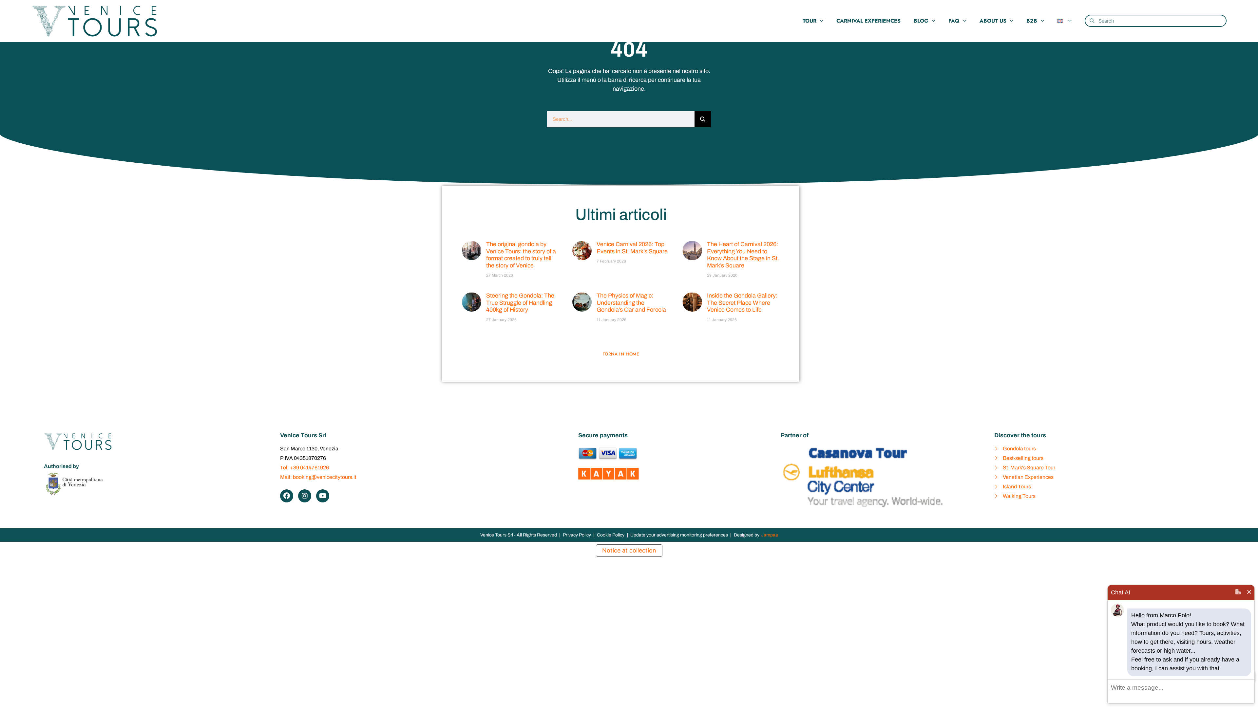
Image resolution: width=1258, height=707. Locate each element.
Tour (809, 21)
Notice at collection (629, 550)
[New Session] (1238, 592)
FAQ (954, 21)
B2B (1031, 21)
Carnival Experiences (868, 21)
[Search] (703, 119)
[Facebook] (286, 495)
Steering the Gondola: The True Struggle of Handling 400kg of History (520, 302)
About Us (993, 21)
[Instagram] (304, 495)
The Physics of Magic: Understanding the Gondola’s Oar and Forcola (631, 302)
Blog (921, 21)
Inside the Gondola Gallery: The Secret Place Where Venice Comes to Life (742, 302)
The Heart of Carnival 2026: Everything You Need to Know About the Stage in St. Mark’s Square (743, 255)
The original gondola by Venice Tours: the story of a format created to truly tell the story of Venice (521, 255)
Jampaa (769, 535)
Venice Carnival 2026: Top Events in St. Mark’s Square (632, 248)
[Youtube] (322, 495)
